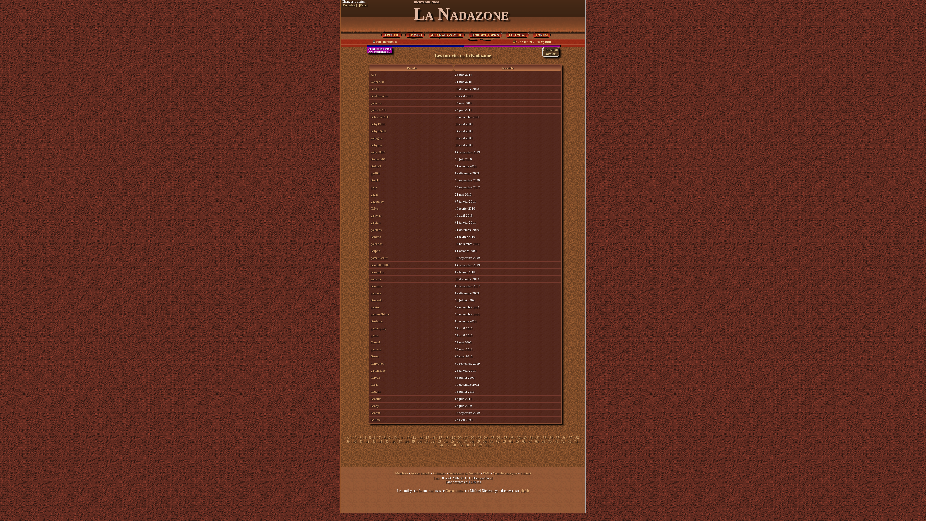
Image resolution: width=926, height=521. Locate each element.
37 (570, 437)
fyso (373, 74)
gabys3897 (378, 152)
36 (564, 437)
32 (538, 437)
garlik (374, 335)
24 (486, 437)
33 (544, 437)
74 (576, 441)
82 (480, 445)
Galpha (375, 251)
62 (497, 441)
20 (460, 437)
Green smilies (455, 491)
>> (491, 445)
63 (504, 441)
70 (550, 441)
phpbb (524, 491)
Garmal (375, 342)
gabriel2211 (379, 110)
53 (439, 441)
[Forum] (517, 34)
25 (492, 437)
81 (473, 445)
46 (393, 441)
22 (473, 437)
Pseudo (411, 68)
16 (434, 437)
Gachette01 (378, 159)
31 (531, 437)
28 (512, 437)
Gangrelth (377, 272)
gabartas (376, 103)
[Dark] (363, 5)
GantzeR (376, 300)
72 (563, 441)
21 (466, 437)
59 (478, 441)
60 (484, 441)
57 (465, 441)
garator (375, 307)
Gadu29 (376, 166)
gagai (374, 194)
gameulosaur (379, 258)
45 (387, 441)
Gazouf (375, 413)
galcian (375, 222)
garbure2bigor (380, 314)
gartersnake (378, 370)
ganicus (376, 279)
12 (407, 437)
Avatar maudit (420, 473)
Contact (526, 473)
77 (447, 445)
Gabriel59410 (380, 117)
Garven (375, 377)
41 (361, 441)
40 (354, 441)
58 (471, 441)
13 (414, 437)
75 (434, 445)
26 (499, 437)
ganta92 (376, 293)
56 (458, 441)
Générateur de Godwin (464, 473)
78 (454, 445)
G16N (374, 89)
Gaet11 (375, 180)
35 (557, 437)
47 (400, 441)
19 (453, 437)
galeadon (377, 244)
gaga (374, 187)
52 (432, 441)
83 (486, 445)
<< (347, 437)
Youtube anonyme (505, 473)
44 (380, 441)
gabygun (376, 138)
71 (556, 441)
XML (486, 473)
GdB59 (375, 420)
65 (517, 441)
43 (374, 441)
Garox (375, 356)
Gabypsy (376, 145)
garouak (376, 349)
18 (447, 437)
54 (445, 441)
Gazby (375, 406)
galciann (376, 230)
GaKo (374, 208)
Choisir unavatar (551, 52)
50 (419, 441)
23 (479, 437)
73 (569, 441)
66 (523, 441)
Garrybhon (378, 363)
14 (420, 437)
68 (536, 441)
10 (395, 437)
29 (518, 437)
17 (440, 437)
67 (530, 441)
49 (413, 441)
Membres (401, 473)
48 (406, 441)
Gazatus (376, 399)
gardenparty (378, 328)
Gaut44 (375, 391)
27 (505, 437)
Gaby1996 (377, 124)
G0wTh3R (377, 81)
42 (367, 441)
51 (426, 441)
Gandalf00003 (380, 265)
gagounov (377, 201)
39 (348, 441)
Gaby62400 (378, 131)
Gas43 (375, 384)
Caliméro (439, 473)
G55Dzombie (379, 96)
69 (543, 441)
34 (551, 437)
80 (467, 445)
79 (460, 445)
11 (401, 437)
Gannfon (376, 286)
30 (525, 437)
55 (452, 441)
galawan (376, 215)
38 (577, 437)
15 (427, 437)
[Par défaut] (349, 5)
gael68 (375, 173)
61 (491, 441)
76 (441, 445)
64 (510, 441)
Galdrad (376, 237)
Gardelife (377, 321)
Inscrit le (508, 68)
